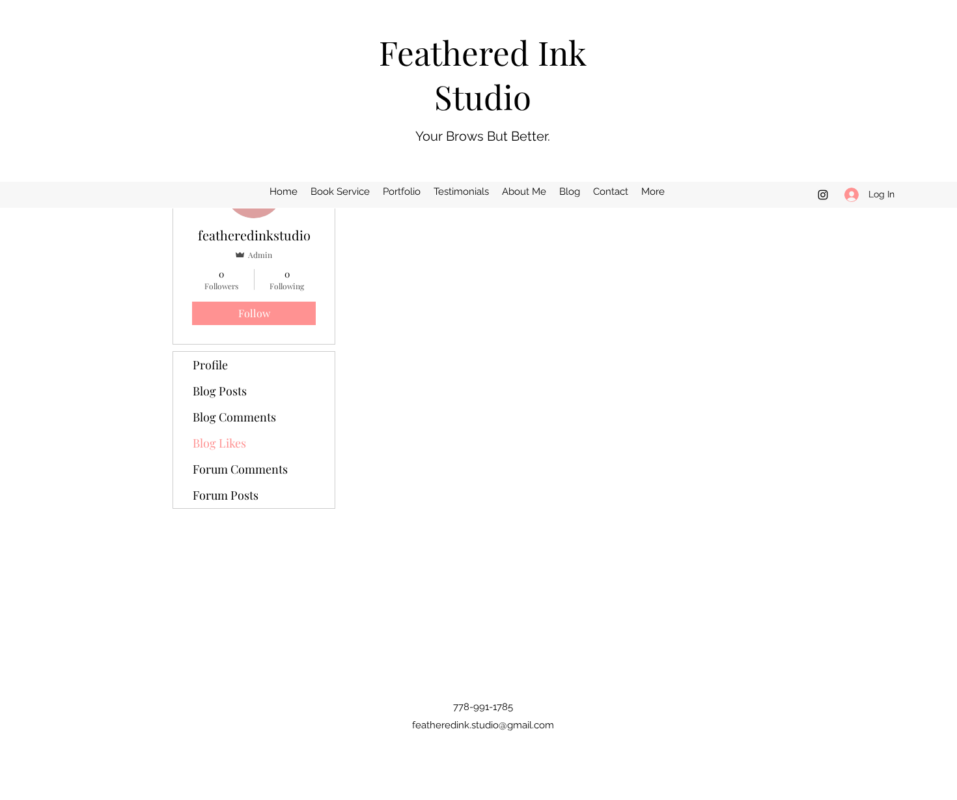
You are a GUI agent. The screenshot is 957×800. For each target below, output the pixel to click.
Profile (210, 365)
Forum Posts (225, 495)
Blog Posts (220, 391)
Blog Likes (219, 443)
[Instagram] (822, 194)
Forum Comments (240, 469)
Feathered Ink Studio (483, 74)
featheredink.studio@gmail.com (483, 725)
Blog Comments (234, 417)
